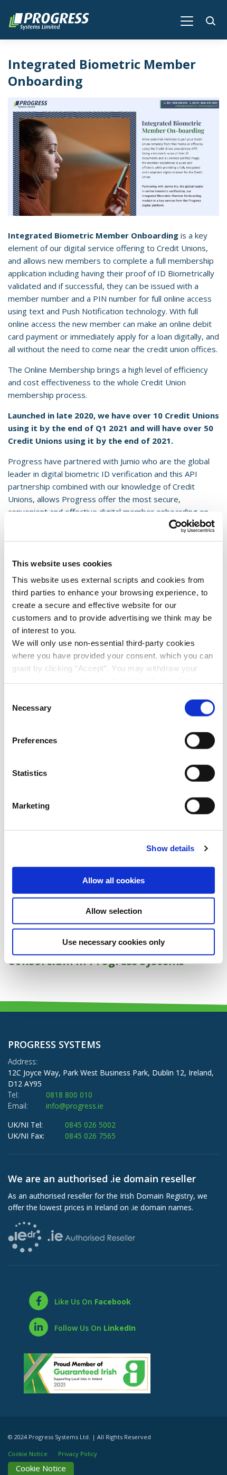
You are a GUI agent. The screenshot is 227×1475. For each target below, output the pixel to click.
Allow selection (114, 910)
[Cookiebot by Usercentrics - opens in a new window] (168, 526)
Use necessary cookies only (113, 941)
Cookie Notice (28, 1454)
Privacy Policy (77, 1454)
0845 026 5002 (90, 1125)
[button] (212, 19)
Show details (170, 848)
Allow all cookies (113, 879)
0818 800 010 (69, 1095)
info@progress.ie (74, 1106)
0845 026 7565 (90, 1136)
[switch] (200, 740)
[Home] (54, 20)
